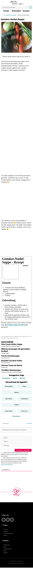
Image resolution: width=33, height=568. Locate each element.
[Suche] (30, 7)
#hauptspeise (6, 378)
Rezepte (6, 11)
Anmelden (29, 423)
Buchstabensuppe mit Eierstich (16, 325)
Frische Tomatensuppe (10, 356)
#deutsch (22, 378)
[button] (2, 3)
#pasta (15, 378)
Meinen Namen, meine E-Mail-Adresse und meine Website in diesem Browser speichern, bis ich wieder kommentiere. (14, 454)
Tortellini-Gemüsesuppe (11, 370)
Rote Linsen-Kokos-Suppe (11, 344)
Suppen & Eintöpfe (11, 15)
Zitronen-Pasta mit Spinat (11, 365)
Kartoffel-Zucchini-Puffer (11, 361)
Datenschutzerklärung (7, 464)
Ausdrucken (25, 265)
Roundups (26, 11)
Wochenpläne (16, 11)
